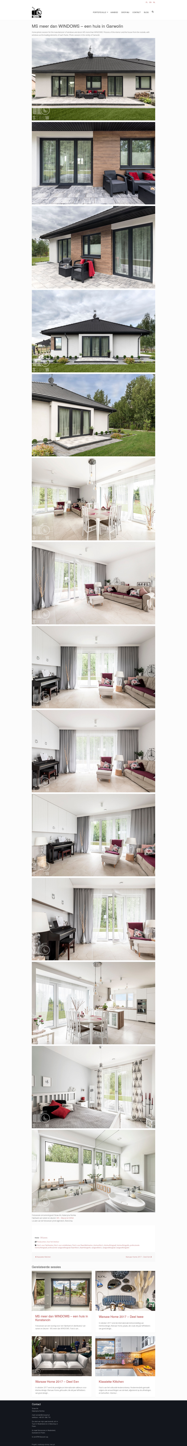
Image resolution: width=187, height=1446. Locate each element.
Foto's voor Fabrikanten (45, 1245)
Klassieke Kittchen (111, 1381)
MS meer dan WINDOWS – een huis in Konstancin (61, 1318)
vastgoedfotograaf (109, 1248)
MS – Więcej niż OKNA (65, 1218)
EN (150, 2)
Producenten (41, 1242)
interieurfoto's (98, 1245)
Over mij (125, 12)
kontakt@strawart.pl (43, 1415)
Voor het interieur (53, 1242)
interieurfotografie (123, 1245)
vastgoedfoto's (96, 1248)
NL (154, 2)
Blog (146, 12)
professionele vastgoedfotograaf (59, 1248)
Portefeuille (99, 12)
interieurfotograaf (110, 1245)
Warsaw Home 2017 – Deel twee (121, 1316)
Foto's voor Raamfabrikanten (82, 1245)
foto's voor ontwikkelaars (63, 1245)
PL (147, 2)
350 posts (43, 1238)
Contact (136, 12)
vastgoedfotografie (122, 1248)
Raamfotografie (85, 1248)
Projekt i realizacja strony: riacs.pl (43, 1444)
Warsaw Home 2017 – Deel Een (57, 1381)
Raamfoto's (75, 1248)
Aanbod (114, 12)
